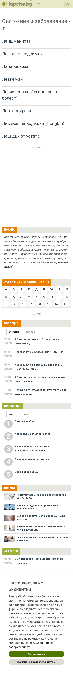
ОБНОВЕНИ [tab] (30, 332)
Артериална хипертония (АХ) (32, 434)
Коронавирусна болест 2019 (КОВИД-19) (39, 352)
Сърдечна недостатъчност (32, 459)
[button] (38, 4)
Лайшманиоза (16, 41)
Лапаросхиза (15, 66)
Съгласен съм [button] (36, 654)
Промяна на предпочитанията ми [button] (36, 661)
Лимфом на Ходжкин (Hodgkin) (33, 123)
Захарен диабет (24, 421)
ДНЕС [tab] (25, 414)
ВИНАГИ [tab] (12, 414)
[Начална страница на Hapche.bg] (17, 5)
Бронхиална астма (26, 472)
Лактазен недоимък (22, 53)
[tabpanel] (36, 366)
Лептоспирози (16, 110)
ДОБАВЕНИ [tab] (14, 332)
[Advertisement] (36, 186)
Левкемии (12, 79)
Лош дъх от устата (21, 136)
